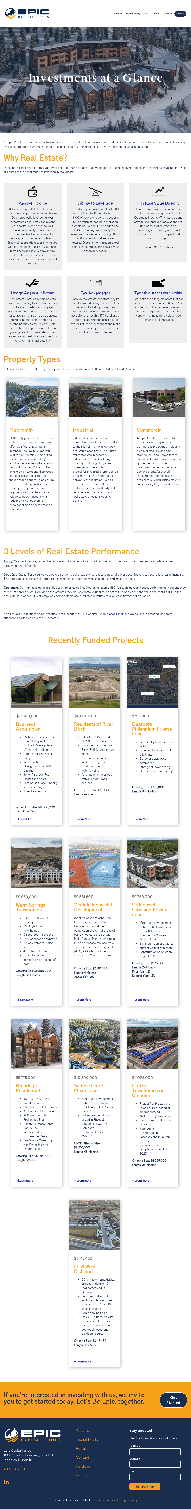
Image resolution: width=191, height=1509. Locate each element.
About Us (118, 13)
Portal (146, 13)
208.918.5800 (14, 1469)
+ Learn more (140, 1000)
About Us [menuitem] (83, 1431)
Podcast (180, 13)
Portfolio (167, 13)
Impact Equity (133, 13)
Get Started (173, 1400)
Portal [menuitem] (81, 1448)
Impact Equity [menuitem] (87, 1440)
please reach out (118, 614)
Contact (156, 13)
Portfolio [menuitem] (83, 1466)
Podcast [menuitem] (83, 1475)
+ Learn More (24, 819)
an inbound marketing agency (116, 1500)
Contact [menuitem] (82, 1457)
